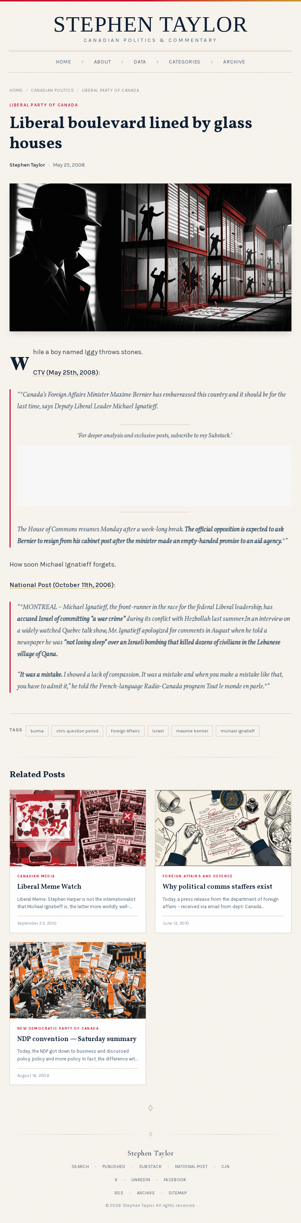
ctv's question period (77, 731)
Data (140, 62)
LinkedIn (140, 1179)
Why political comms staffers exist (217, 887)
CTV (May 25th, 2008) (65, 372)
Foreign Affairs (125, 731)
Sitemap (177, 1192)
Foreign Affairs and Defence (198, 876)
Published (114, 1166)
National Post (191, 1166)
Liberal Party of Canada (110, 90)
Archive (234, 62)
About (102, 62)
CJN (225, 1166)
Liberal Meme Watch (49, 887)
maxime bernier (192, 731)
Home (63, 62)
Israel (158, 731)
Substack (150, 1166)
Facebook (175, 1179)
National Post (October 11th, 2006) (62, 585)
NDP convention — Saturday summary (77, 1039)
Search (80, 1166)
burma (37, 731)
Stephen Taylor (27, 165)
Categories (184, 62)
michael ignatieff (238, 731)
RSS (119, 1192)
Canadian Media (36, 876)
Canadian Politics (52, 90)
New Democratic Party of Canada (58, 1028)
